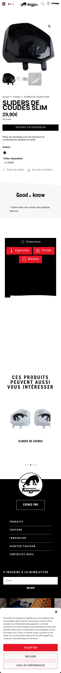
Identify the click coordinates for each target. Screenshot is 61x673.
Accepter (30, 647)
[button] (56, 611)
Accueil (5, 97)
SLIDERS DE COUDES (30, 441)
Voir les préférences (30, 665)
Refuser (30, 656)
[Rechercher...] (43, 4)
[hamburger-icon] (3, 4)
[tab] (30, 242)
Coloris (6, 147)
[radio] (4, 152)
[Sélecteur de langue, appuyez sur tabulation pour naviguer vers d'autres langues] (11, 4)
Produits (16, 97)
